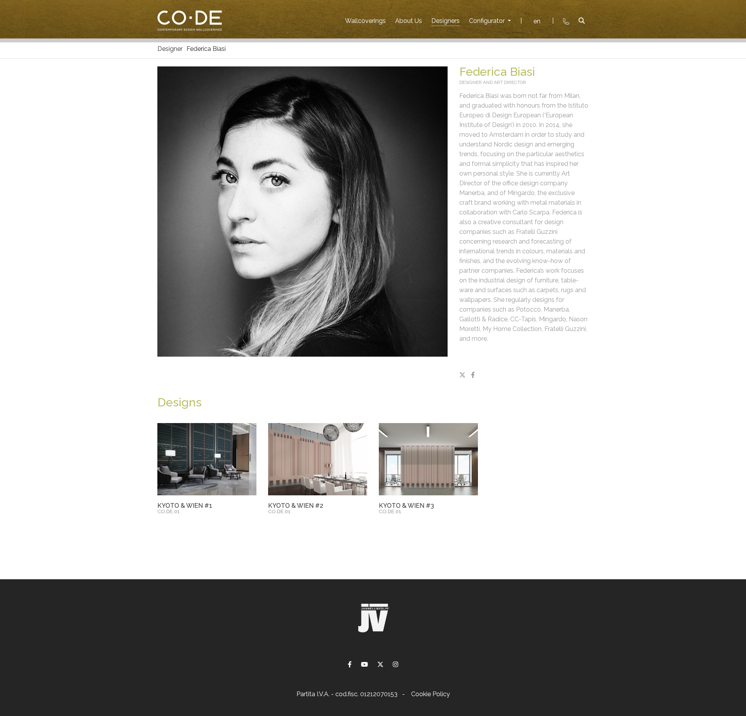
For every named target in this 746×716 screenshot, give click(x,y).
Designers (445, 20)
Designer (170, 48)
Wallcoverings (365, 20)
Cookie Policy (430, 694)
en (536, 21)
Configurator (487, 20)
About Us (408, 20)
